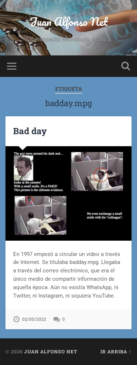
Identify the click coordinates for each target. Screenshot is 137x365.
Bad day (30, 131)
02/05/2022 (34, 319)
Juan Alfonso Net (69, 22)
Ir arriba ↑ (116, 351)
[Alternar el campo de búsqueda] (125, 66)
